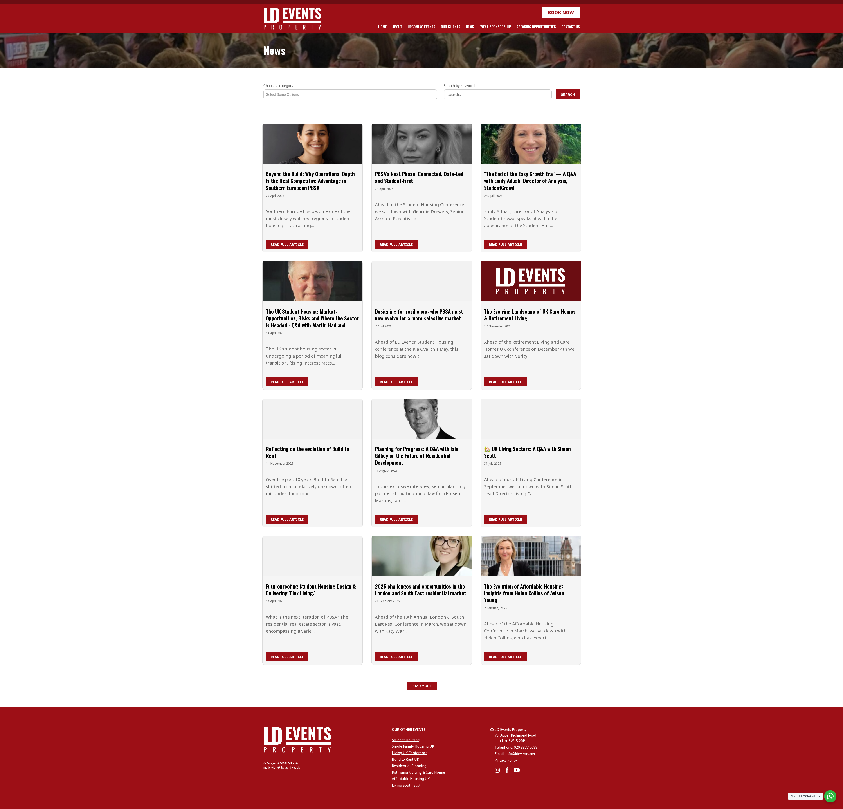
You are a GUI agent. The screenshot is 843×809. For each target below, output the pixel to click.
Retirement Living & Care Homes (419, 772)
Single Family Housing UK (413, 746)
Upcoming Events (421, 26)
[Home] (292, 19)
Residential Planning (409, 765)
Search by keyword (459, 85)
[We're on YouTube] (517, 770)
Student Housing (406, 739)
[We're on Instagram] (497, 770)
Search (568, 94)
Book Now (561, 12)
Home (382, 26)
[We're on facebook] (507, 770)
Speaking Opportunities (536, 26)
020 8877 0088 (525, 747)
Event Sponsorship (495, 26)
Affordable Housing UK (411, 778)
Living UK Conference (409, 752)
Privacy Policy (506, 760)
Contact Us (570, 26)
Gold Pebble (293, 767)
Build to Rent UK (405, 759)
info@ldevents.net (520, 753)
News (470, 26)
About (397, 26)
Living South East (406, 785)
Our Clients (450, 26)
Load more (421, 686)
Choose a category (278, 85)
